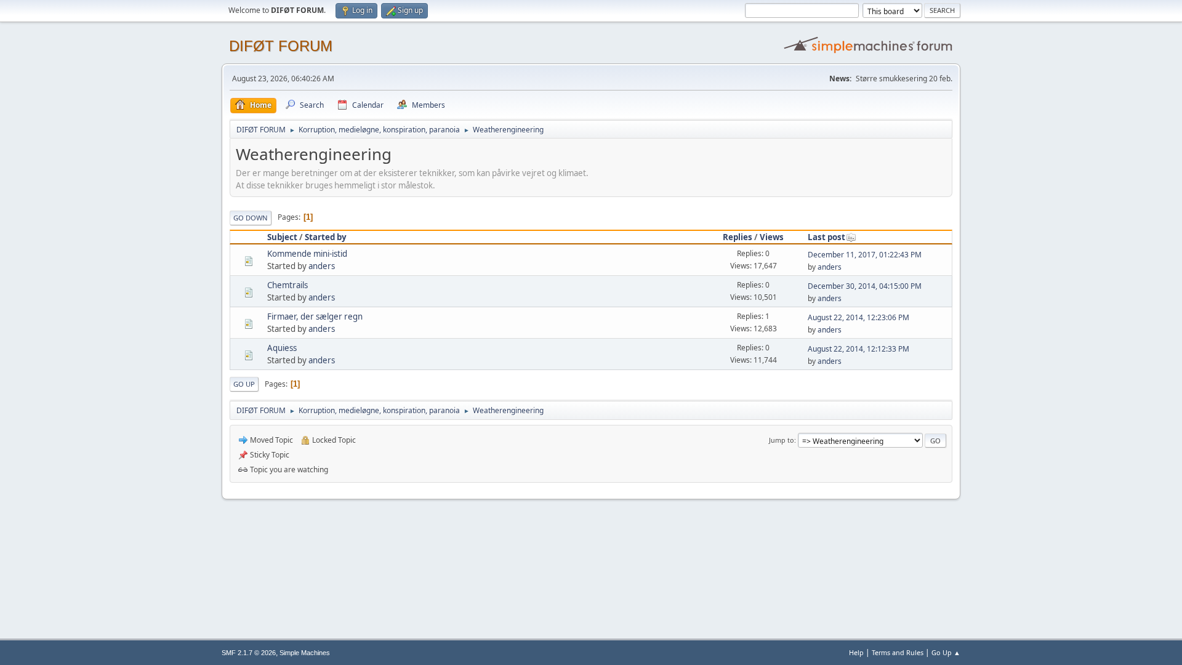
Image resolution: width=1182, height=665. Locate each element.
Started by (326, 237)
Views (772, 237)
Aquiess (282, 347)
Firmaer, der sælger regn (315, 316)
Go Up (244, 384)
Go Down (250, 217)
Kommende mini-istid (307, 253)
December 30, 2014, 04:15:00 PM (865, 286)
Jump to (781, 440)
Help (856, 652)
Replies (737, 237)
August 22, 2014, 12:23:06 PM (858, 317)
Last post (826, 237)
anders (321, 266)
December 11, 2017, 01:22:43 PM (865, 254)
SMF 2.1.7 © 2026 (249, 652)
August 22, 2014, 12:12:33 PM (858, 349)
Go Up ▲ (945, 652)
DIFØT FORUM (280, 46)
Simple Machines (304, 652)
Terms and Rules (897, 652)
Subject (282, 237)
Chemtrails (287, 285)
